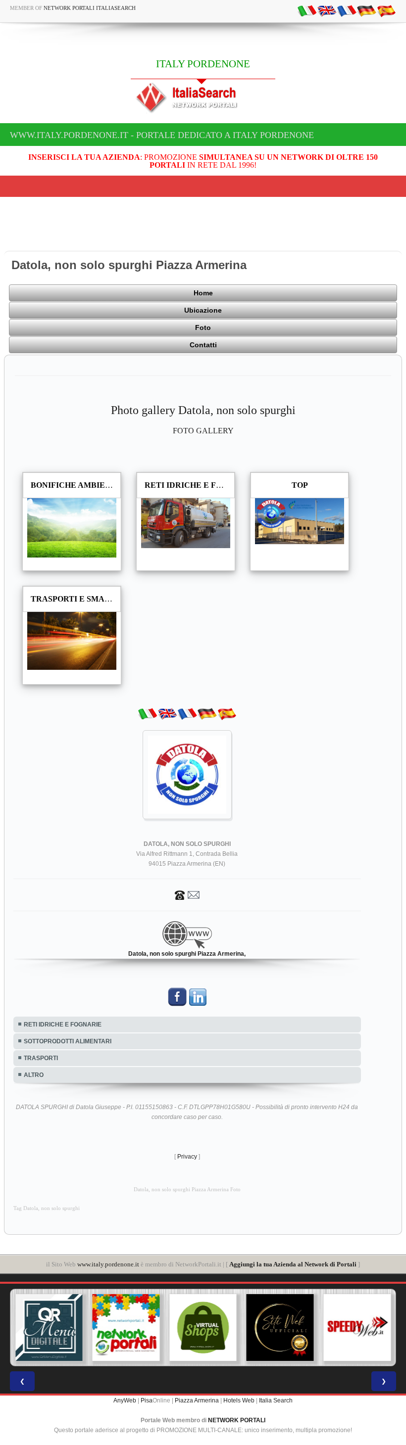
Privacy (187, 1156)
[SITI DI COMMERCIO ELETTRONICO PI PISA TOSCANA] (203, 1327)
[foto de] (366, 10)
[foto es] (386, 10)
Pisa (146, 1400)
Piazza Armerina (197, 1400)
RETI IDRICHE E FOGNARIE (63, 1024)
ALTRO (34, 1075)
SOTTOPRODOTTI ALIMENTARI (67, 1041)
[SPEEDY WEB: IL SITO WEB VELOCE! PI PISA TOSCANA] (357, 1327)
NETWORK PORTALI (236, 1420)
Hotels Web (238, 1400)
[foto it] (307, 10)
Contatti (203, 345)
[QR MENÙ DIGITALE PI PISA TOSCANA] (49, 1327)
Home (203, 293)
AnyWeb (124, 1400)
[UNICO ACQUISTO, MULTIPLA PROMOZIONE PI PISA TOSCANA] (126, 1327)
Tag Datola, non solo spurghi (46, 1208)
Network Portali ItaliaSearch (90, 8)
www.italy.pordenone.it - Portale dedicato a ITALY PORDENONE (162, 135)
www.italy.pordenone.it (108, 1264)
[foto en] (327, 10)
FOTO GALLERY (203, 430)
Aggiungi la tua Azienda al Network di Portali (292, 1264)
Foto (203, 327)
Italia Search (276, 1400)
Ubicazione (203, 310)
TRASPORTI (41, 1058)
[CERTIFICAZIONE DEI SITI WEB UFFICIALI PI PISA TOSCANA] (280, 1327)
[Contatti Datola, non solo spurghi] (187, 894)
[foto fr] (346, 10)
